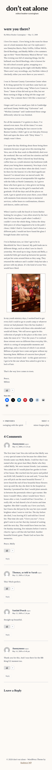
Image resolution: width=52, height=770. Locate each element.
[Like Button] (7, 390)
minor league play (41, 423)
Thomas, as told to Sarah (24, 572)
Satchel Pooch (19, 610)
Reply (8, 559)
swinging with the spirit (13, 423)
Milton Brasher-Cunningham (16, 35)
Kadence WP (26, 763)
